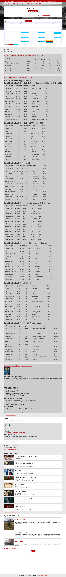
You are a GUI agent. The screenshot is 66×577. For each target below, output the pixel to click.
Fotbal (32, 1)
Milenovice (19, 3)
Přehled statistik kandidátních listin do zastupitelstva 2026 (23, 56)
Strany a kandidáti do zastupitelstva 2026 (18, 77)
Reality (45, 1)
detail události (7, 437)
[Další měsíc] (31, 21)
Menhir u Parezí (20, 519)
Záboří (40, 3)
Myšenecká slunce (21, 533)
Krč (10, 3)
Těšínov (36, 3)
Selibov (32, 3)
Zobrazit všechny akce (10, 441)
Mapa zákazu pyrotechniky (26, 412)
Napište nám (33, 11)
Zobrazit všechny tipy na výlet (12, 548)
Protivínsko (8, 1)
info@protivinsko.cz (46, 15)
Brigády (54, 1)
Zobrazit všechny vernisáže (11, 449)
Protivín (28, 3)
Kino (36, 1)
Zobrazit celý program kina (11, 512)
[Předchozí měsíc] (29, 21)
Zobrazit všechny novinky (11, 415)
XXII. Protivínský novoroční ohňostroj (11, 381)
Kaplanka (28, 1)
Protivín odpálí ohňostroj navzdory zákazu (18, 366)
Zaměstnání (49, 1)
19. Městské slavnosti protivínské (15, 433)
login (46, 575)
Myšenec (23, 3)
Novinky (20, 1)
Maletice (13, 3)
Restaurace (40, 1)
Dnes (26, 21)
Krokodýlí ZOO (19, 541)
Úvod (17, 1)
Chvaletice (7, 3)
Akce (24, 1)
